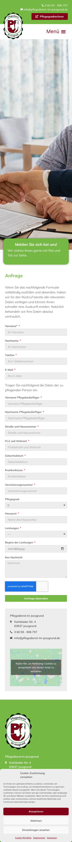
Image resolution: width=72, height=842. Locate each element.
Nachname (12, 340)
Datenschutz (39, 837)
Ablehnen (36, 820)
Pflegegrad (12, 499)
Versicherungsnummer (19, 484)
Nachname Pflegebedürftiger (23, 412)
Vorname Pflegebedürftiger (22, 397)
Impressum (52, 837)
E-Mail (9, 369)
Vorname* (11, 326)
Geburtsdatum (14, 455)
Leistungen (12, 528)
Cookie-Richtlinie (23, 837)
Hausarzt (11, 513)
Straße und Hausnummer (21, 426)
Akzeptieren (36, 811)
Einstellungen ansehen (36, 830)
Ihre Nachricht (13, 557)
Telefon (10, 355)
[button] (56, 32)
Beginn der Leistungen (19, 542)
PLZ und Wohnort (16, 441)
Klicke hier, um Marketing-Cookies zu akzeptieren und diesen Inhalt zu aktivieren (36, 667)
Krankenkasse (14, 470)
